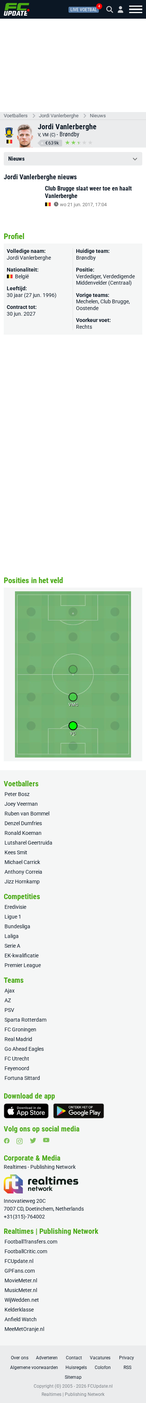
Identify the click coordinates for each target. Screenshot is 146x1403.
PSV (9, 1010)
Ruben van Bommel (26, 814)
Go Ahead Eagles (24, 1049)
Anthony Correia (23, 872)
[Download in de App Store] (26, 1110)
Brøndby (69, 134)
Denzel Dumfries (23, 823)
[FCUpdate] (17, 9)
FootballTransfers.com (30, 1242)
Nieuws (98, 115)
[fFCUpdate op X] (33, 1140)
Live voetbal (83, 9)
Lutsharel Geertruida (28, 843)
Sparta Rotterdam (25, 1020)
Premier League (22, 965)
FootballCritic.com (25, 1251)
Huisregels (76, 1367)
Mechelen (87, 301)
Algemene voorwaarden (34, 1367)
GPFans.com (19, 1271)
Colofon (103, 1367)
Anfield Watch (20, 1319)
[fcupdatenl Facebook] (7, 1141)
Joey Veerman (21, 804)
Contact (74, 1357)
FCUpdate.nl (18, 1261)
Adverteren (47, 1357)
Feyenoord (16, 1068)
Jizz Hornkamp (22, 882)
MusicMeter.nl (20, 1290)
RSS (127, 1367)
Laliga (11, 936)
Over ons (19, 1357)
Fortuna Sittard (22, 1078)
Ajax (9, 991)
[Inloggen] (118, 9)
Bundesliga (17, 926)
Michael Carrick (22, 862)
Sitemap (73, 1377)
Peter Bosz (17, 794)
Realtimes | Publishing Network (73, 1394)
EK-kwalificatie (21, 955)
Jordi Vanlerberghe (59, 115)
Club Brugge (114, 301)
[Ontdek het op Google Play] (78, 1110)
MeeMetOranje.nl (24, 1329)
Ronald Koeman (23, 833)
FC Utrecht (16, 1059)
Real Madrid (18, 1039)
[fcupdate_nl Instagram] (19, 1141)
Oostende (87, 308)
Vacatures (100, 1357)
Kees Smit (15, 852)
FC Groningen (20, 1029)
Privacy (126, 1357)
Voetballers (16, 115)
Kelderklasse (19, 1310)
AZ (7, 1000)
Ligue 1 (12, 917)
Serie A (12, 946)
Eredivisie (15, 907)
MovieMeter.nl (20, 1280)
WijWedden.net (21, 1300)
